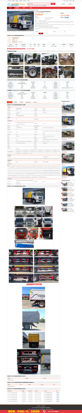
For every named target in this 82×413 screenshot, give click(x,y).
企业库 (64, 0)
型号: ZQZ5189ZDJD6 (71, 189)
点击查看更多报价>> (39, 14)
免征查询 (13, 0)
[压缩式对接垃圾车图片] (34, 196)
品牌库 (71, 0)
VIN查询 (24, 0)
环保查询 (20, 0)
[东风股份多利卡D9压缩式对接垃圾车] (64, 204)
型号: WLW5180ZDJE (71, 204)
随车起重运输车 (44, 5)
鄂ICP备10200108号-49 (49, 409)
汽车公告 (9, 0)
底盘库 (67, 0)
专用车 (44, 108)
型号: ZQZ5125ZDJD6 (71, 194)
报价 (31, 7)
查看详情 (58, 392)
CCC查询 (28, 0)
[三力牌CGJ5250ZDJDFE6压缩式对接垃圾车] (64, 209)
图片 (24, 7)
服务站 (74, 0)
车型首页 (10, 7)
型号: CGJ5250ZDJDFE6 (71, 209)
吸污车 (40, 5)
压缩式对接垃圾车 (19, 108)
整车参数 (17, 7)
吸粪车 (38, 5)
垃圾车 (35, 5)
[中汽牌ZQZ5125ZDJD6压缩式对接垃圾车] (64, 194)
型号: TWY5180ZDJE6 (71, 199)
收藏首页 (70, 4)
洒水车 (32, 5)
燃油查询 (17, 0)
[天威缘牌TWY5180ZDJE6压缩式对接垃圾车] (64, 199)
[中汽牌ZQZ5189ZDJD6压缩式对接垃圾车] (64, 189)
